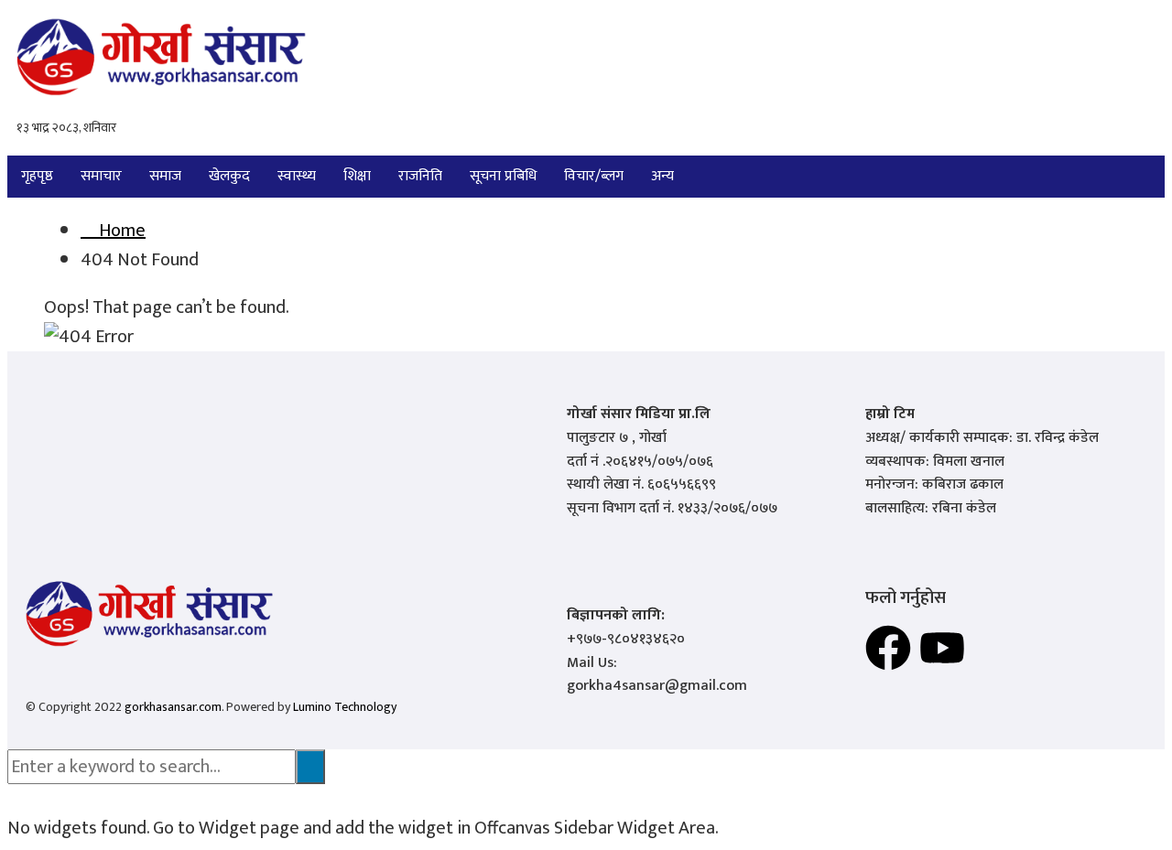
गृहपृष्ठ (37, 176)
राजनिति (420, 176)
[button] (667, 177)
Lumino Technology (344, 706)
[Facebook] (888, 648)
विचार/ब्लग (594, 176)
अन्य (662, 176)
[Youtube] (942, 648)
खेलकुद (229, 176)
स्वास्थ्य (296, 176)
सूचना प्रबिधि (503, 176)
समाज (165, 176)
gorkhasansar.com (173, 706)
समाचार (101, 176)
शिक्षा (357, 176)
